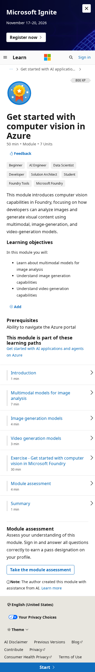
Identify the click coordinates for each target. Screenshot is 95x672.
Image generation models (37, 418)
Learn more (51, 588)
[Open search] (71, 57)
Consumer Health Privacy (26, 656)
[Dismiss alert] (86, 8)
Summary (20, 503)
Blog (75, 641)
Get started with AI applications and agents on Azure (49, 69)
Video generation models (36, 438)
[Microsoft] (47, 57)
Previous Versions (49, 641)
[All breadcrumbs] (11, 69)
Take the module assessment (40, 570)
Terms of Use (70, 656)
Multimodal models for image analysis (40, 395)
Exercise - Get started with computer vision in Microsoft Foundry (47, 460)
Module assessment (31, 483)
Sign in (84, 57)
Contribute (13, 649)
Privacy (36, 649)
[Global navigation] (5, 57)
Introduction (23, 373)
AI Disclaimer (16, 641)
